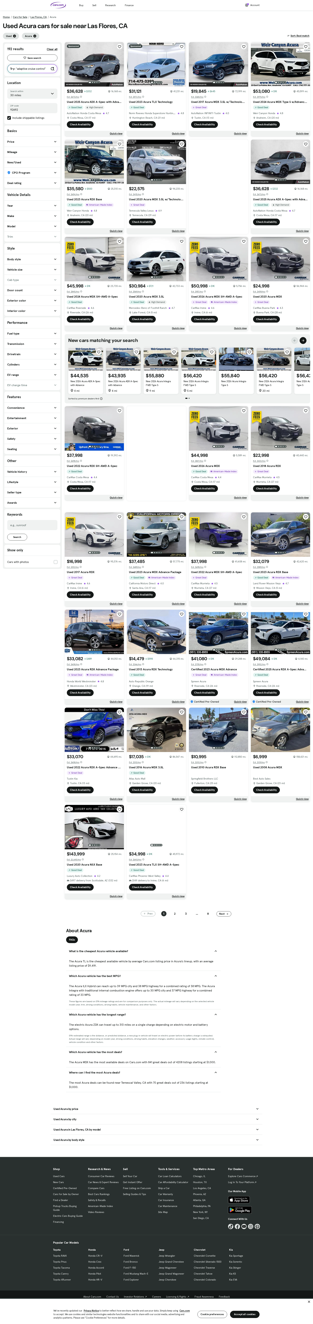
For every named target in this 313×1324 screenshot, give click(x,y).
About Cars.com (92, 1296)
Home (6, 17)
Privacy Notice (91, 1310)
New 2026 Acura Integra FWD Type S (158, 383)
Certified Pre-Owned (65, 1188)
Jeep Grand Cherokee (171, 1261)
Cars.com (185, 1310)
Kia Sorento (235, 1261)
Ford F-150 (130, 1267)
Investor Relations (134, 1296)
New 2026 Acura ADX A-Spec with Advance (85, 383)
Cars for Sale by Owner (66, 1194)
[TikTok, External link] (230, 1226)
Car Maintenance (167, 1206)
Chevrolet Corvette (205, 1255)
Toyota (56, 1249)
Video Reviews (96, 1212)
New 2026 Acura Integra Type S (233, 383)
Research (110, 5)
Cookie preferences (212, 1314)
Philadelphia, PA (201, 1206)
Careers (156, 1296)
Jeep (161, 1249)
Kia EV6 (233, 1279)
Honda (92, 1249)
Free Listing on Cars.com (137, 1188)
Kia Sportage (236, 1255)
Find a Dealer (60, 1200)
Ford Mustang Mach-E (136, 1273)
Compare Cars (96, 1188)
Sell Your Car (130, 1176)
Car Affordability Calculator (173, 1182)
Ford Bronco (131, 1261)
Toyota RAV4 (60, 1255)
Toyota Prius (59, 1261)
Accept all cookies (245, 1314)
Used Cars (58, 1176)
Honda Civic (94, 1261)
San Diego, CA (201, 1218)
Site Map (163, 1212)
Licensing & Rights (176, 1296)
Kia (231, 1249)
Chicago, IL (199, 1176)
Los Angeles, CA (202, 1188)
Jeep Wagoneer (167, 1267)
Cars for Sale (20, 17)
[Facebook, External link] (237, 1226)
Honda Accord (96, 1267)
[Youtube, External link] (244, 1226)
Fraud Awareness (204, 1296)
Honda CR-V (95, 1255)
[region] (156, 1311)
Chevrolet (199, 1249)
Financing (58, 1221)
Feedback (224, 1296)
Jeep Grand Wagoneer (171, 1273)
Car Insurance (166, 1200)
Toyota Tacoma (61, 1267)
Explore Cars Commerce (242, 1176)
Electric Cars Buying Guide (68, 1216)
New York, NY (200, 1212)
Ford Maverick (131, 1255)
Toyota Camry (60, 1273)
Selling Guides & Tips (134, 1194)
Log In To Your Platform (241, 1182)
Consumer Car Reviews (101, 1176)
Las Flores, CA (38, 17)
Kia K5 (232, 1273)
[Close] (309, 1302)
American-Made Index (100, 1206)
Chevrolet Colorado (205, 1279)
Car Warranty (165, 1194)
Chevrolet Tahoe (203, 1273)
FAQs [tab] (72, 939)
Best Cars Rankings (99, 1194)
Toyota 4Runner (62, 1279)
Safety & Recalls (97, 1200)
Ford (126, 1249)
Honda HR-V (95, 1279)
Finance (129, 5)
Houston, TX (200, 1182)
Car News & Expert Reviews (103, 1182)
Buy (81, 5)
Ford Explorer (131, 1279)
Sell (94, 5)
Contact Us (112, 1296)
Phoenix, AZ (199, 1194)
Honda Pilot (94, 1273)
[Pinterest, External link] (257, 1226)
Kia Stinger (235, 1267)
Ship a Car (164, 1188)
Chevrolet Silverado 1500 (207, 1261)
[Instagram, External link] (250, 1226)
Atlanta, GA (199, 1200)
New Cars (58, 1182)
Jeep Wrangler (167, 1255)
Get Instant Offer (132, 1182)
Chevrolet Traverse (204, 1267)
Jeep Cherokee (167, 1279)
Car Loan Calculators (169, 1176)
